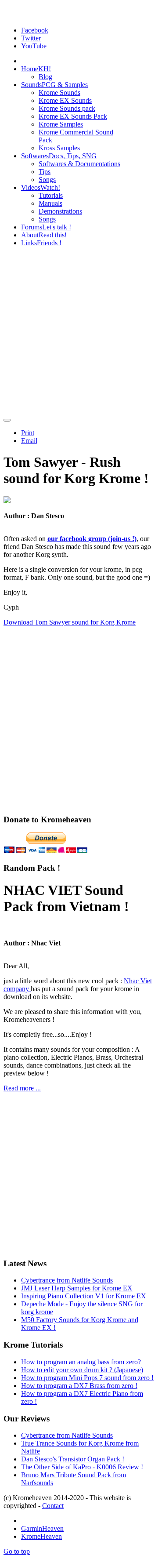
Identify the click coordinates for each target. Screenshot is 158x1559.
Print (27, 432)
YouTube (34, 46)
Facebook (34, 30)
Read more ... (22, 1088)
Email (29, 440)
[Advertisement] (79, 333)
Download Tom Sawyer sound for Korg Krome (70, 622)
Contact (53, 1505)
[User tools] (7, 420)
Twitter (31, 38)
